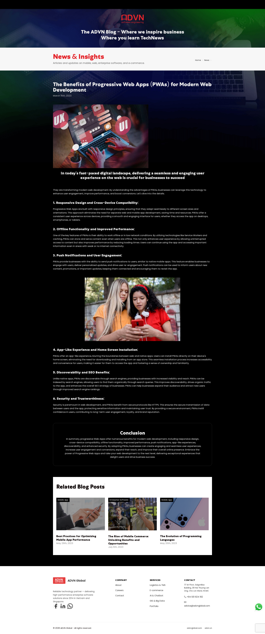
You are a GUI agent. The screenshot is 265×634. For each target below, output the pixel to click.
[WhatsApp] (70, 606)
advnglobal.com (194, 628)
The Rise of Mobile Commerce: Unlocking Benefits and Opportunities (128, 539)
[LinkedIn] (63, 606)
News (206, 60)
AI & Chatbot (156, 595)
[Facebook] (56, 606)
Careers (119, 590)
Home (198, 60)
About (118, 585)
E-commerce (156, 590)
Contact (119, 595)
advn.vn (208, 628)
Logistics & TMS (157, 585)
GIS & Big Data (157, 600)
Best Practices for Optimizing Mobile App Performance (76, 538)
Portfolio (154, 606)
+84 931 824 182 (194, 596)
